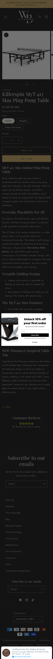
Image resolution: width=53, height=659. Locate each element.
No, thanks (34, 342)
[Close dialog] (50, 315)
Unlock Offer (35, 335)
